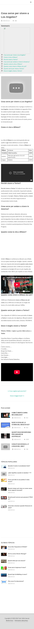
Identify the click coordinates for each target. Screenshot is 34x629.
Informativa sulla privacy (21, 620)
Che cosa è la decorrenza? (16, 581)
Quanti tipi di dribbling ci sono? (17, 574)
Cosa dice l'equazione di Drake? (17, 546)
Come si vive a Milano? (11, 57)
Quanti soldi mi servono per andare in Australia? (21, 434)
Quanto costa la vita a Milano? (13, 64)
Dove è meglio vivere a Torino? (13, 71)
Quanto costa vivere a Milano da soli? (15, 66)
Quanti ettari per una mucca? (16, 560)
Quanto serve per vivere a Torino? (14, 68)
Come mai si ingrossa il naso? (17, 567)
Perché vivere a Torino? (11, 59)
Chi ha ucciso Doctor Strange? (17, 553)
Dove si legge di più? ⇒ (17, 396)
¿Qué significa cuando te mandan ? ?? (19, 472)
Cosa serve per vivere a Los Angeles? (15, 55)
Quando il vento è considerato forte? (19, 466)
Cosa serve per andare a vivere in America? (17, 62)
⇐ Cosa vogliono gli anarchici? (17, 391)
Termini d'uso (9, 620)
